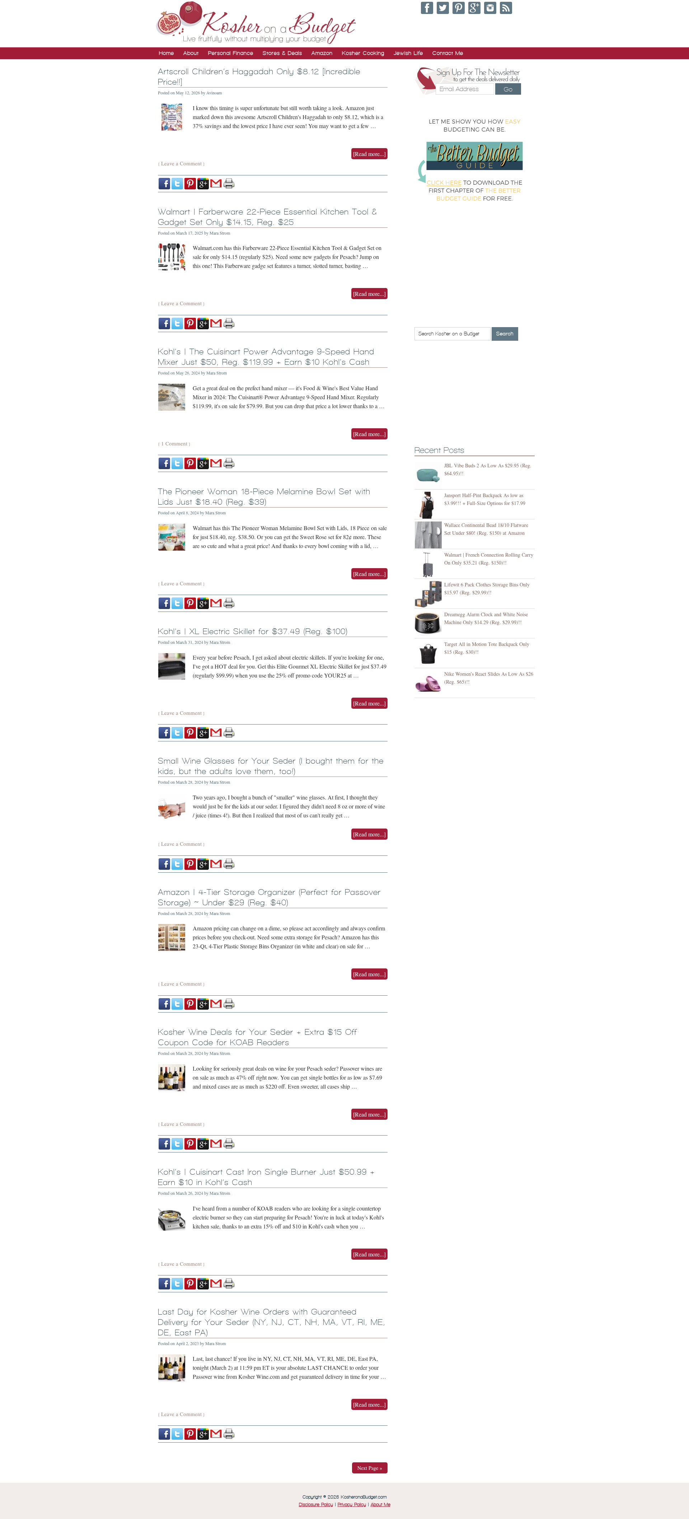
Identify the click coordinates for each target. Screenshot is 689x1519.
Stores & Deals (282, 53)
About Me (380, 1504)
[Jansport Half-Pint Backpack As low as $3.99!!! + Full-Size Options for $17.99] (429, 505)
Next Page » (369, 1467)
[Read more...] (369, 153)
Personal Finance (230, 53)
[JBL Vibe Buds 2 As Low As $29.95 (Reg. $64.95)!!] (429, 475)
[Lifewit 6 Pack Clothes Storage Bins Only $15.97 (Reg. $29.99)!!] (429, 594)
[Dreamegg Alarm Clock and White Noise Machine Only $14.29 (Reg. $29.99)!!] (429, 624)
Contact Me (447, 53)
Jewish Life (408, 53)
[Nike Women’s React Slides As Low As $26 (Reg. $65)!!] (429, 684)
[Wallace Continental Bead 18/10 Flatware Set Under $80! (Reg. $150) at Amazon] (429, 535)
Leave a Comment (181, 163)
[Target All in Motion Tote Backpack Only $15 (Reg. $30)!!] (429, 654)
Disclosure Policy (316, 1504)
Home (166, 53)
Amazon (322, 53)
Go (508, 89)
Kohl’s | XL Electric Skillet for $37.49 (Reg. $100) (253, 631)
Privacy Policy (352, 1504)
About (191, 53)
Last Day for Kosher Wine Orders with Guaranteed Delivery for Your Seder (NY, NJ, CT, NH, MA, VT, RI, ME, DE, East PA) (271, 1322)
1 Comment (174, 443)
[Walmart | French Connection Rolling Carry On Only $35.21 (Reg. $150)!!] (429, 565)
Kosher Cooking (363, 53)
